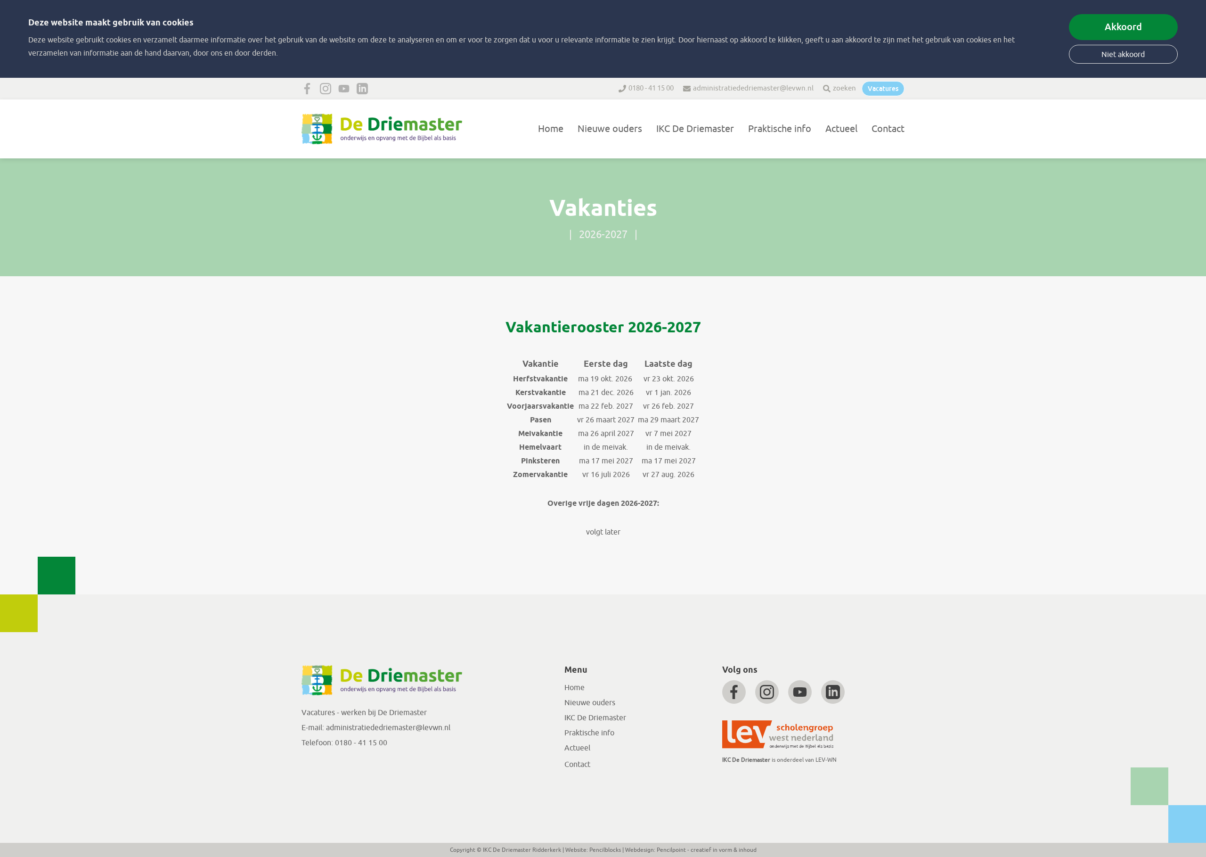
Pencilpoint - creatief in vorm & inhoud (707, 850)
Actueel (841, 129)
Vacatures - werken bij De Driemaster (364, 712)
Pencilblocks (605, 850)
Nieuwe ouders (610, 129)
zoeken (844, 88)
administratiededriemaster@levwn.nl (753, 88)
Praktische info (779, 129)
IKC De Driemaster (695, 129)
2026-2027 (603, 234)
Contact (888, 129)
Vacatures (883, 88)
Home (550, 129)
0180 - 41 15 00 (651, 88)
